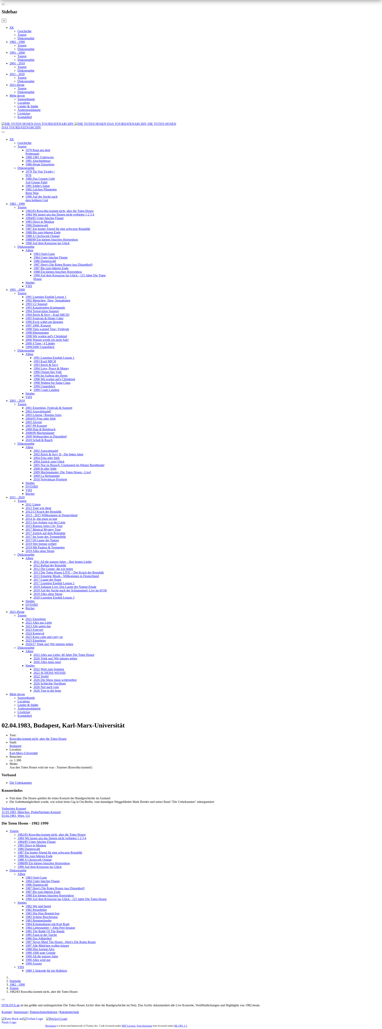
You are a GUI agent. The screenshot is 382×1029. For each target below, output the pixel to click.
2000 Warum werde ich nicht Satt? (47, 339)
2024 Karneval (34, 633)
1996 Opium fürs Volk (47, 372)
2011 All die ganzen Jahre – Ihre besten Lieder (62, 561)
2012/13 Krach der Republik (43, 511)
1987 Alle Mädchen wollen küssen (47, 945)
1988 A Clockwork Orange (42, 236)
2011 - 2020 (17, 74)
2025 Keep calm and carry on (44, 637)
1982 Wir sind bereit (38, 906)
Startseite (15, 981)
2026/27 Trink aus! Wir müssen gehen (49, 644)
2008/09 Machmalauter (40, 433)
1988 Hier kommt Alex (40, 949)
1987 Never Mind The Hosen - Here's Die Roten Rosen (60, 942)
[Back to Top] (3, 999)
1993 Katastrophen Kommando (45, 307)
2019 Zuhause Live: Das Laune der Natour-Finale (64, 586)
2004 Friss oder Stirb (46, 458)
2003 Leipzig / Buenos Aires (43, 415)
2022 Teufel (41, 676)
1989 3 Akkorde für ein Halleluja (46, 970)
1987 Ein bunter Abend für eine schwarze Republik (57, 229)
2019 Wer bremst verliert (41, 544)
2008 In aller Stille (45, 468)
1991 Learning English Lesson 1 (45, 297)
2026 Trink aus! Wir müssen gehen (55, 658)
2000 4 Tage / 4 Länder (40, 343)
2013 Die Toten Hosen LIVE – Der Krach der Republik (68, 572)
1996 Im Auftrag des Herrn (50, 375)
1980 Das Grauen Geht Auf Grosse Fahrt (40, 180)
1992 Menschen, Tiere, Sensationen (47, 300)
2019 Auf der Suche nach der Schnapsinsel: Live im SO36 (70, 590)
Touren (22, 34)
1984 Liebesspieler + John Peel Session (50, 927)
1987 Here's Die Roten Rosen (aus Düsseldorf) (63, 264)
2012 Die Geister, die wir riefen (53, 569)
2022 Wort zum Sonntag (48, 669)
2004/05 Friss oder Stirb (40, 418)
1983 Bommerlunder (38, 920)
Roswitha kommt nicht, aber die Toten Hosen (38, 738)
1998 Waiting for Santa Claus (51, 382)
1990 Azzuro (33, 963)
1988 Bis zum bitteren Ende (42, 232)
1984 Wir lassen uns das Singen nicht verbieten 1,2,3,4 (59, 214)
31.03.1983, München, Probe (20, 810)
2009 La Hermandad (46, 476)
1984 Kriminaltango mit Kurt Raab (47, 924)
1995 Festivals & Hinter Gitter (44, 318)
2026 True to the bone (47, 690)
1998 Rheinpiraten (37, 332)
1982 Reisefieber (36, 909)
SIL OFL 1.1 (180, 1025)
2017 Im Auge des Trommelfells (45, 536)
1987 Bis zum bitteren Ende (50, 268)
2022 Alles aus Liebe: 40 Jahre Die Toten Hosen (63, 654)
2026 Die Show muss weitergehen (55, 680)
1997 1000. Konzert (38, 325)
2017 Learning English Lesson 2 (53, 583)
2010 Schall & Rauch (39, 440)
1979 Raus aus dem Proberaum (37, 151)
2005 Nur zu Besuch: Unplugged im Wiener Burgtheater (68, 465)
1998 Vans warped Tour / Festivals (47, 329)
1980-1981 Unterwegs (39, 157)
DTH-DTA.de (11, 1005)
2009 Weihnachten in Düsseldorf (46, 436)
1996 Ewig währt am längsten (44, 322)
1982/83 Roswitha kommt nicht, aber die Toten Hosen (59, 211)
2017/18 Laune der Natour (42, 540)
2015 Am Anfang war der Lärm (45, 522)
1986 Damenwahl (36, 225)
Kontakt (7, 1012)
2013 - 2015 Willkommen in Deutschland (51, 515)
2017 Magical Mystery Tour (43, 529)
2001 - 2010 (17, 63)
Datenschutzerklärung (43, 1012)
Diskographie (26, 38)
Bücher (30, 493)
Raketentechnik (69, 1012)
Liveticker (24, 113)
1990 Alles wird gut (37, 960)
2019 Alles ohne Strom (39, 551)
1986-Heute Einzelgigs (39, 164)
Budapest (15, 746)
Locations (24, 102)
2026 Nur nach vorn (46, 687)
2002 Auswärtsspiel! (38, 411)
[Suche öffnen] (191, 133)
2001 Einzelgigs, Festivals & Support (48, 407)
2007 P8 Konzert (36, 425)
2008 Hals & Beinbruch (40, 429)
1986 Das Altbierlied (38, 938)
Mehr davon (17, 95)
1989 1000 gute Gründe (40, 952)
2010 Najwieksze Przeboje (50, 479)
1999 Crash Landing (46, 390)
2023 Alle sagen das (38, 626)
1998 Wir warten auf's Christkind (46, 336)
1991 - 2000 (17, 52)
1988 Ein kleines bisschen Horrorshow (57, 271)
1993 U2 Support (36, 304)
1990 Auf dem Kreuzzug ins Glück (47, 243)
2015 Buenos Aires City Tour (43, 526)
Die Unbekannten (21, 782)
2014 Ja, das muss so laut (41, 518)
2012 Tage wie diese (38, 508)
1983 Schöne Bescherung (41, 917)
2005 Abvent (33, 422)
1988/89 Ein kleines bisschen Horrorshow (51, 239)
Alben (29, 250)
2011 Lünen (33, 504)
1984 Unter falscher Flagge (50, 257)
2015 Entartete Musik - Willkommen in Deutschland (66, 576)
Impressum (21, 1012)
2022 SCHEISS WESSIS (49, 672)
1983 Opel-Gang (44, 254)
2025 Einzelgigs (35, 640)
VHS (28, 286)
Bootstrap (50, 1025)
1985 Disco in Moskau (39, 221)
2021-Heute (17, 85)
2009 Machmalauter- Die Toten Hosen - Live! (62, 472)
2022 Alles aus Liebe (38, 622)
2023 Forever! (34, 629)
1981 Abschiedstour (38, 160)
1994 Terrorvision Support (42, 311)
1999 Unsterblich (44, 386)
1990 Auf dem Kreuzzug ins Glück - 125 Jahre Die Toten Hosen (66, 899)
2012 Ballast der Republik (49, 565)
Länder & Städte (28, 106)
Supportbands (26, 99)
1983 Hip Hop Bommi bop (42, 913)
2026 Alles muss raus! (47, 662)
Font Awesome (144, 1025)
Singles (30, 282)
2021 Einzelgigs (35, 619)
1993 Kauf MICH (44, 361)
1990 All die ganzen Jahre (41, 956)
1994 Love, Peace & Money (51, 368)
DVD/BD (31, 486)
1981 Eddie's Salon (37, 186)
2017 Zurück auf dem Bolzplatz (45, 533)
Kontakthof (25, 117)
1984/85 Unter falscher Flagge (44, 218)
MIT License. (129, 1025)
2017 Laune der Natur (47, 579)
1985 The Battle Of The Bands (44, 931)
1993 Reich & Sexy (45, 365)
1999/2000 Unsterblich (39, 347)
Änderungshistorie (29, 110)
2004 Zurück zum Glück (48, 461)
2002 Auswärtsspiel (45, 450)
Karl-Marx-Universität (24, 753)
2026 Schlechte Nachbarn (49, 683)
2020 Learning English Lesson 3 (53, 597)
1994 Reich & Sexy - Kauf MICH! (47, 314)
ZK (12, 27)
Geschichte (24, 31)
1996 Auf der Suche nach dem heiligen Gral (41, 198)
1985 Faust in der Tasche (41, 935)
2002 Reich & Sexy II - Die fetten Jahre (58, 454)
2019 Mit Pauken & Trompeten (45, 547)
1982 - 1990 (17, 42)
